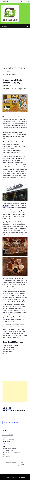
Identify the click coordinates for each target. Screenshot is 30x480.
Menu (5, 26)
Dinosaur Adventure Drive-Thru (22, 463)
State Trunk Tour (20, 477)
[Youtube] (23, 1)
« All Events (6, 71)
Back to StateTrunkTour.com (13, 409)
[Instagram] (28, 1)
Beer (3, 443)
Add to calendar (12, 422)
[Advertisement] (15, 44)
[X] (26, 1)
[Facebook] (21, 1)
